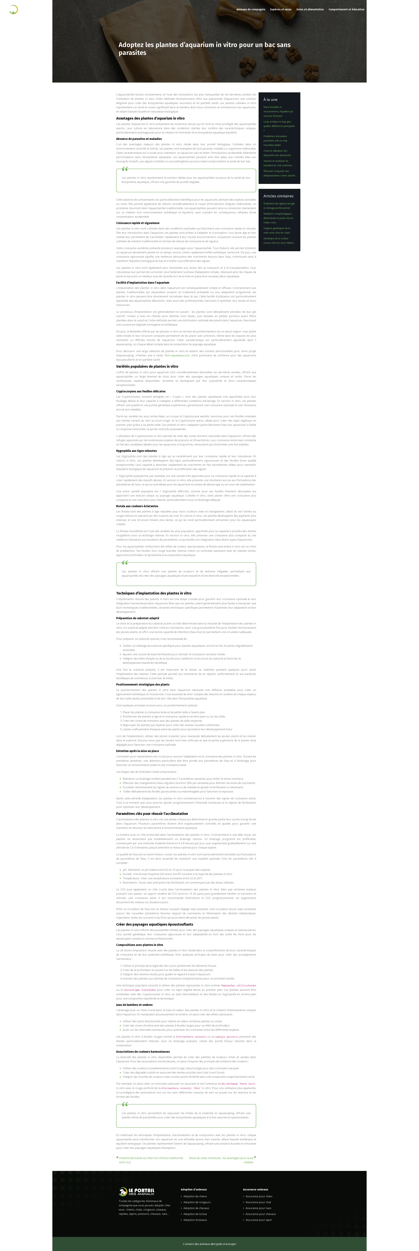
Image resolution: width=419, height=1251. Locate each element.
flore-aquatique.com (177, 355)
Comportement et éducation (346, 9)
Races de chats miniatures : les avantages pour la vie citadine (221, 1160)
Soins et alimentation (310, 9)
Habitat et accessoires (383, 9)
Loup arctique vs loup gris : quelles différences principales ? (279, 126)
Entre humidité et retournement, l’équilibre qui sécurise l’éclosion (278, 111)
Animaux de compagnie (251, 9)
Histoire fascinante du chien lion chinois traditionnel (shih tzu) (151, 1160)
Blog (406, 9)
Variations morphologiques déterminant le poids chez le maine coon (278, 218)
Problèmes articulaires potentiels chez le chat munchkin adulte (275, 141)
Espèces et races (280, 9)
